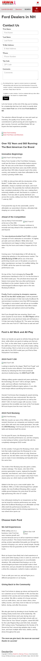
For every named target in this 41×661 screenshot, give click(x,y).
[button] (7, 9)
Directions (19, 9)
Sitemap (21, 654)
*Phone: (5, 53)
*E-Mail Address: (8, 45)
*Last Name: (7, 37)
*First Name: (7, 29)
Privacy (26, 654)
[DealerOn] (7, 651)
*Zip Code (6, 61)
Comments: (6, 69)
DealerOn (15, 654)
